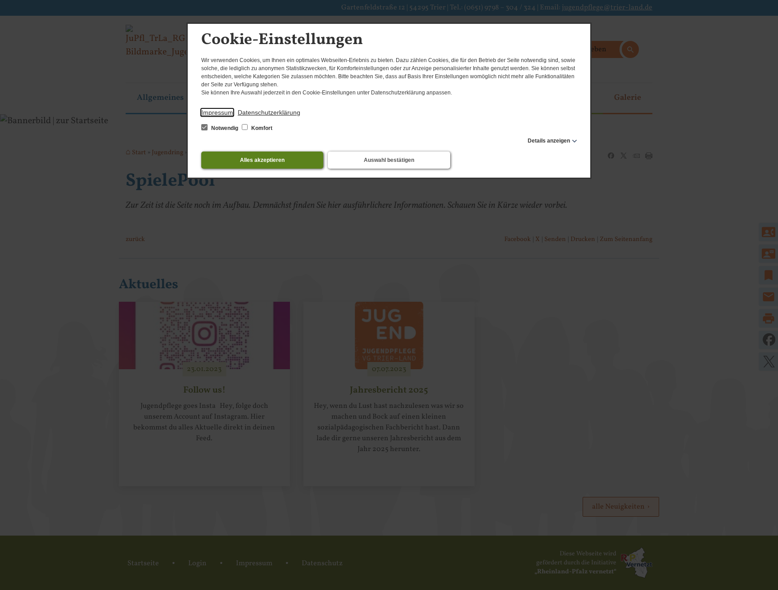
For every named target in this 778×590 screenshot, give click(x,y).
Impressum (217, 112)
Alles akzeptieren (262, 160)
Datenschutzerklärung (269, 112)
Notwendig (225, 128)
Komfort (261, 128)
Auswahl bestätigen (389, 160)
